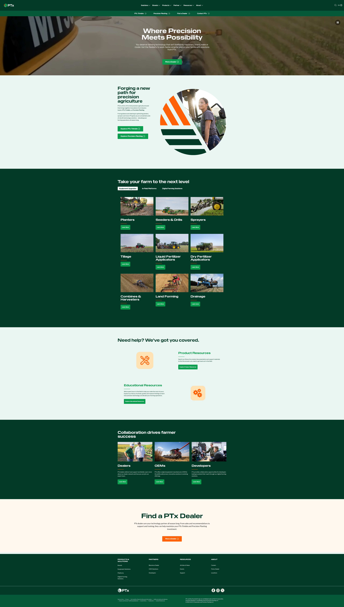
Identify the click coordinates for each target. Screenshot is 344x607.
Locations (214, 573)
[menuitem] (145, 5)
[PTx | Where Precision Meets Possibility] (9, 5)
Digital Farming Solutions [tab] (172, 188)
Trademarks (151, 600)
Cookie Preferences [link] (160, 600)
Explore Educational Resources (134, 401)
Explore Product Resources (188, 367)
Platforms (121, 573)
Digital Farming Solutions (122, 577)
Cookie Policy (143, 600)
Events (182, 569)
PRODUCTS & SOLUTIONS (123, 560)
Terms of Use (121, 599)
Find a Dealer (215, 569)
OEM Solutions (153, 569)
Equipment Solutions (124, 569)
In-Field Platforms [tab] (149, 188)
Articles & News (185, 565)
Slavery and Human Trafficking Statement (128, 600)
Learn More (125, 227)
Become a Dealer (154, 565)
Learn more (195, 304)
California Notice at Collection (161, 599)
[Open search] (335, 5)
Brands (120, 565)
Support (182, 573)
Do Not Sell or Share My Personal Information (141, 599)
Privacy (127, 599)
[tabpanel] (172, 255)
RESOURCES (185, 559)
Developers (152, 573)
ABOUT (214, 559)
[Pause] (337, 22)
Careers (213, 565)
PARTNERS (153, 559)
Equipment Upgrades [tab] (127, 188)
